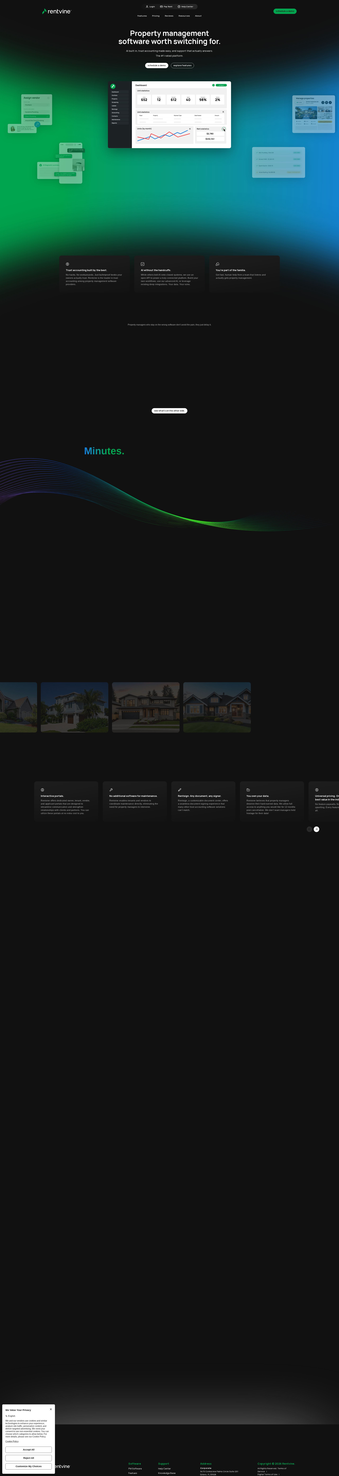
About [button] (198, 15)
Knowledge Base (167, 1473)
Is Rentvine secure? (54, 1184)
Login (152, 6)
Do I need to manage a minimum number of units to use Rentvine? (85, 1132)
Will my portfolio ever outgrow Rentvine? (69, 1142)
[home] (57, 11)
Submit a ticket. (248, 1273)
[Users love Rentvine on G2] (207, 210)
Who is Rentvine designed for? (61, 1153)
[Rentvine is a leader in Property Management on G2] (162, 210)
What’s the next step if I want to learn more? (71, 1216)
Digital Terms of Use (267, 1474)
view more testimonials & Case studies (169, 1012)
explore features (182, 65)
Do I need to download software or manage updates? (76, 1174)
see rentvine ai (169, 672)
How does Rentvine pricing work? (63, 1195)
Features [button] (142, 15)
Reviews (169, 15)
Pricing (156, 15)
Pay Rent (168, 6)
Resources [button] (184, 15)
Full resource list (169, 1401)
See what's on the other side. (169, 410)
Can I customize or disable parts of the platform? (74, 1163)
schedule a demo (157, 65)
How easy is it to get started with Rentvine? (70, 1205)
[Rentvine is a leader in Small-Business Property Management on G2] (185, 210)
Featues (132, 1473)
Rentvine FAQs (169, 1228)
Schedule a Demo (285, 11)
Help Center (164, 1468)
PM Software (135, 1468)
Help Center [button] (187, 6)
